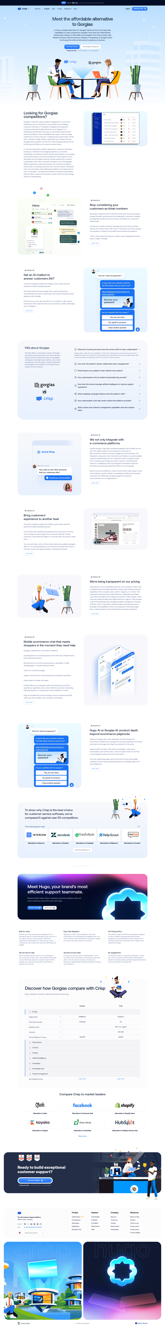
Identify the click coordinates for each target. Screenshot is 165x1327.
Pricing (59, 9)
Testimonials (77, 1217)
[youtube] (31, 1224)
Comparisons (76, 1220)
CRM (92, 1229)
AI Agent (46, 9)
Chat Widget (95, 1217)
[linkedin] (38, 1224)
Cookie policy (134, 1229)
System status (25, 1323)
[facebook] (25, 1224)
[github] (41, 1224)
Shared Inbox (95, 1226)
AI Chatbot (94, 1223)
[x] (28, 1224)
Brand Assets (115, 1226)
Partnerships (115, 1229)
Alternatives (75, 1223)
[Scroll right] (139, 826)
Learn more (82, 1079)
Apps (53, 9)
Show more (83, 1136)
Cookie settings (135, 1232)
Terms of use (134, 1223)
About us (113, 1217)
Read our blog (134, 1217)
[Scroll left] (136, 826)
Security (132, 1220)
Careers (113, 1223)
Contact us (114, 1220)
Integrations (67, 9)
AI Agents (94, 1220)
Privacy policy (134, 1226)
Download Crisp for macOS (34, 1227)
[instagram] (35, 1224)
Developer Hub (76, 1229)
